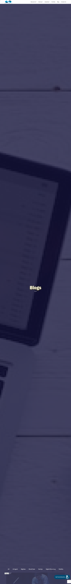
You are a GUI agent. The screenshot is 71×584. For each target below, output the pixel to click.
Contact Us (63, 1)
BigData (23, 569)
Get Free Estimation (60, 577)
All (8, 569)
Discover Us (33, 1)
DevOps (40, 569)
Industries (47, 1)
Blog (58, 1)
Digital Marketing (51, 569)
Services (40, 1)
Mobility (61, 569)
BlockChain (32, 569)
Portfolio (53, 1)
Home (35, 291)
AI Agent (15, 569)
